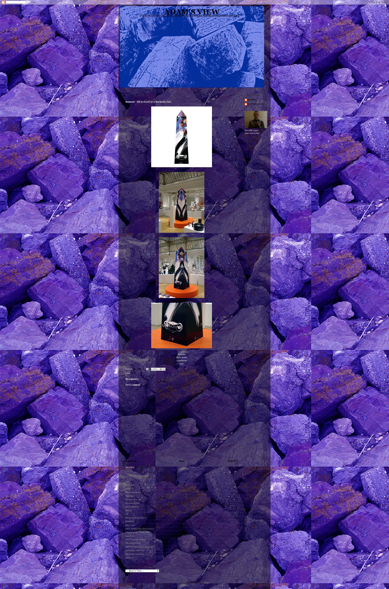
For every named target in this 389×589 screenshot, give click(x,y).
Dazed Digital (130, 496)
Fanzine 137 (129, 489)
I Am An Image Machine (133, 492)
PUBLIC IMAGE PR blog (132, 543)
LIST (126, 514)
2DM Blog (128, 511)
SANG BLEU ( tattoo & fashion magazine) (139, 547)
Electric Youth (130, 485)
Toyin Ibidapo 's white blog (134, 551)
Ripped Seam (130, 525)
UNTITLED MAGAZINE (132, 507)
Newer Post (130, 461)
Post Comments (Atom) (143, 467)
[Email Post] (147, 369)
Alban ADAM (251, 100)
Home (181, 461)
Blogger (207, 583)
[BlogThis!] (155, 369)
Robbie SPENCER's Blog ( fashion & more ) (139, 529)
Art (132, 373)
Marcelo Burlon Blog (132, 503)
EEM (135, 373)
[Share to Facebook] (161, 369)
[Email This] (152, 369)
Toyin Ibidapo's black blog (134, 554)
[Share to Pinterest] (163, 369)
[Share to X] (158, 369)
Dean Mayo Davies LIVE (133, 500)
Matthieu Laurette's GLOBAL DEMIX (137, 533)
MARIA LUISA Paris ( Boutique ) (135, 518)
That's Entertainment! (255, 104)
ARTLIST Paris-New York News (135, 540)
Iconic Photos (130, 536)
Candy (127, 482)
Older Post (233, 461)
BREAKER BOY (129, 522)
